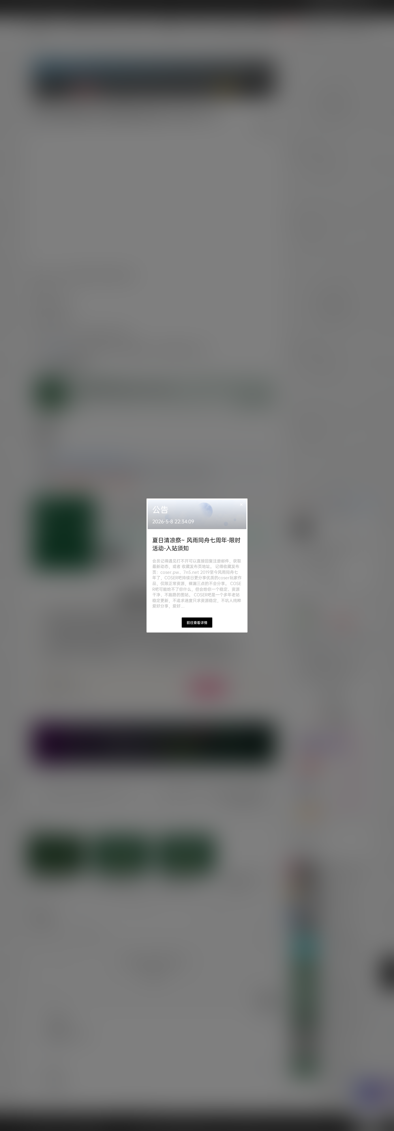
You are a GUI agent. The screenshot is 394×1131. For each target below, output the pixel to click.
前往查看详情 (197, 622)
